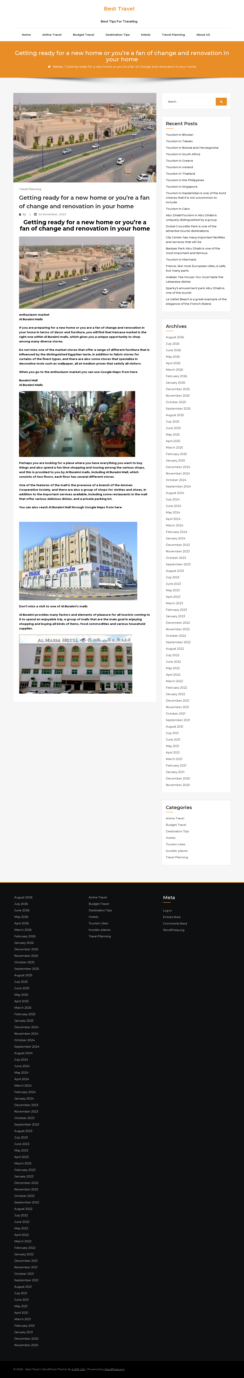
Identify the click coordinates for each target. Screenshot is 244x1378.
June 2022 (173, 661)
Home (26, 34)
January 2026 (175, 382)
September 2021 (178, 720)
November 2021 (177, 707)
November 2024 (178, 473)
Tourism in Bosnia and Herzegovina (192, 147)
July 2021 (172, 733)
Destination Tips (118, 34)
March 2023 (174, 603)
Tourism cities (175, 844)
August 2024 (175, 493)
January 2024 (175, 538)
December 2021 (177, 700)
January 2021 (175, 772)
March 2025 (174, 447)
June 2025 (173, 428)
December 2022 (178, 622)
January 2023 (175, 616)
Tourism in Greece (179, 160)
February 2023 (176, 610)
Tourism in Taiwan (179, 141)
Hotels (145, 34)
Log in (167, 910)
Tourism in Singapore (181, 186)
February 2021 (176, 765)
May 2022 (173, 668)
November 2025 (178, 395)
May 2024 (173, 512)
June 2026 (173, 350)
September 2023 (178, 564)
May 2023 (173, 590)
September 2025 (178, 408)
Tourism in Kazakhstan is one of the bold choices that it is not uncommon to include (196, 197)
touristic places (177, 851)
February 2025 (176, 454)
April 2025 (173, 441)
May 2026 (173, 356)
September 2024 (178, 486)
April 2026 (173, 363)
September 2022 (178, 642)
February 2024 (176, 532)
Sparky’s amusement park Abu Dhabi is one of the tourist (195, 290)
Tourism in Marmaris (181, 259)
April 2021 (173, 752)
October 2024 (176, 480)
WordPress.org (173, 930)
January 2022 (175, 694)
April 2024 (173, 519)
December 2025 (178, 389)
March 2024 (174, 525)
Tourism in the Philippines (185, 180)
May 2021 (172, 746)
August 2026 (175, 337)
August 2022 (175, 648)
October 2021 (175, 713)
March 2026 (174, 369)
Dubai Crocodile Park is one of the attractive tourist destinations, (191, 228)
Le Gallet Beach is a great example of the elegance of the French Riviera (196, 301)
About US (203, 34)
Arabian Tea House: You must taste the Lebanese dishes (194, 279)
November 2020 (178, 785)
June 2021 (173, 739)
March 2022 (174, 681)
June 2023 (173, 584)
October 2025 (176, 402)
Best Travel (119, 8)
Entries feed (171, 917)
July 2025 (172, 421)
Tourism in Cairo (178, 209)
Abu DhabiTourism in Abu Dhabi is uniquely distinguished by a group (191, 217)
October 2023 (176, 558)
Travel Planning (173, 34)
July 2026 (172, 343)
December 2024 (178, 467)
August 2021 (174, 726)
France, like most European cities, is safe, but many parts (196, 268)
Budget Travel (83, 34)
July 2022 (172, 655)
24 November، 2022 (52, 214)
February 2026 (176, 376)
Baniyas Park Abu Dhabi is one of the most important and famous (193, 251)
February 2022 (176, 687)
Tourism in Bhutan (179, 134)
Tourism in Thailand (180, 173)
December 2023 (178, 545)
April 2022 (173, 674)
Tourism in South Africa (183, 154)
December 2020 (178, 778)
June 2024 (173, 506)
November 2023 (178, 551)
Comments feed (175, 923)
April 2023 (173, 597)
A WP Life (78, 1369)
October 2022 (176, 635)
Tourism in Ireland (179, 167)
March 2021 (174, 759)
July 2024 (173, 499)
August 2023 (175, 571)
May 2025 (173, 434)
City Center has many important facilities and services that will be (195, 240)
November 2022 (178, 629)
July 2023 (172, 577)
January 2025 (175, 460)
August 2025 (175, 415)
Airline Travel (52, 34)
